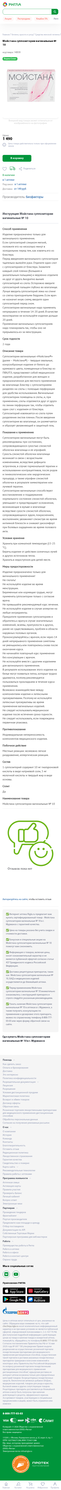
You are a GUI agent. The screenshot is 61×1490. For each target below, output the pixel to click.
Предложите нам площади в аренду (21, 1223)
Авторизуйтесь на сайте (15, 899)
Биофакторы (34, 197)
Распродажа (24, 19)
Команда (7, 1138)
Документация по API (14, 1230)
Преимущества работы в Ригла (18, 1245)
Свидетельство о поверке (16, 1163)
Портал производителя (15, 1219)
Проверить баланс (12, 1193)
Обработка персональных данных (20, 1119)
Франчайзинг (10, 1216)
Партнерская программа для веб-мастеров (25, 1237)
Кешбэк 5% (42, 19)
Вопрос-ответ (10, 1200)
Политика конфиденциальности (19, 1078)
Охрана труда (10, 1259)
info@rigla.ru (26, 1451)
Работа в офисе (10, 1252)
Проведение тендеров (14, 1212)
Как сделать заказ (12, 1064)
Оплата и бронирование (15, 1068)
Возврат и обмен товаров (16, 1099)
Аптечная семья (11, 1182)
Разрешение (9, 1089)
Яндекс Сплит (10, 59)
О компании (9, 1131)
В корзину (17, 158)
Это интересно (10, 1075)
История (7, 1135)
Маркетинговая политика (16, 1096)
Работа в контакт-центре (15, 1256)
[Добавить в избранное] (5, 169)
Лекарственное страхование (17, 1156)
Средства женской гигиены (47, 35)
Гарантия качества (12, 1159)
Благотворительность (14, 1145)
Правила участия (11, 1189)
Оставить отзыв (11, 1149)
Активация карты (12, 1186)
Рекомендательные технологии (19, 1170)
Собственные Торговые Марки (18, 1233)
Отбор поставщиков (13, 1226)
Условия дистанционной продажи (20, 1092)
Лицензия (8, 1085)
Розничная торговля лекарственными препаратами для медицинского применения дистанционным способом (30, 1113)
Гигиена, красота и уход (22, 35)
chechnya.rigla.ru (10, 1326)
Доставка (7, 1071)
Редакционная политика (15, 1153)
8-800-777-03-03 (13, 1413)
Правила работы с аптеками (17, 1174)
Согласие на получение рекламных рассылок (26, 1123)
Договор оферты (11, 1103)
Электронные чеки (12, 1204)
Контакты (8, 1142)
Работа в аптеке (11, 1249)
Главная (6, 35)
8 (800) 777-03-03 (48, 1341)
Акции (8, 19)
